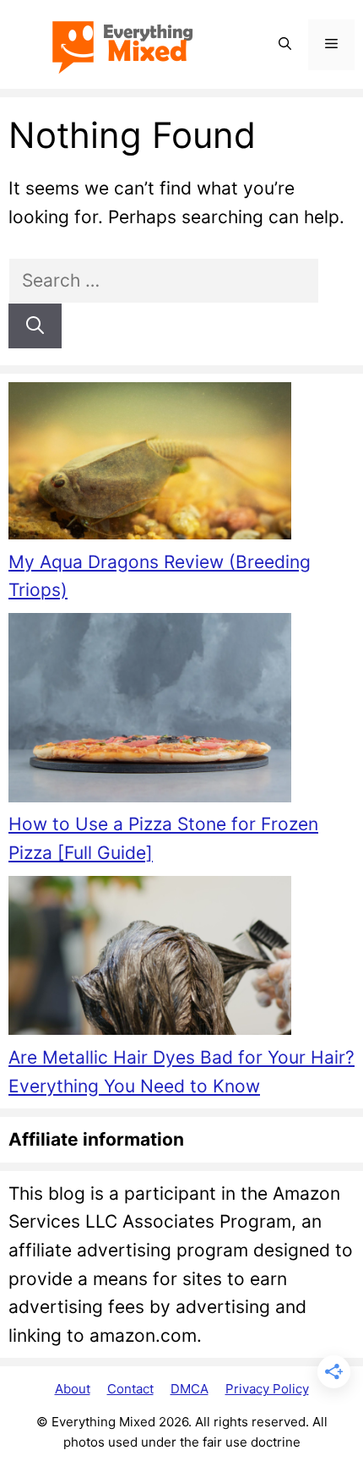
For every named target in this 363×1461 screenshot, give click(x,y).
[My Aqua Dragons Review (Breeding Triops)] (149, 465)
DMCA (190, 1389)
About (72, 1389)
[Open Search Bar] (285, 44)
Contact (130, 1389)
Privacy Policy (267, 1389)
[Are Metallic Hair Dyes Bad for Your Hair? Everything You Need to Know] (149, 959)
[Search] (35, 326)
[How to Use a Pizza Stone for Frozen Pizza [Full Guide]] (149, 711)
